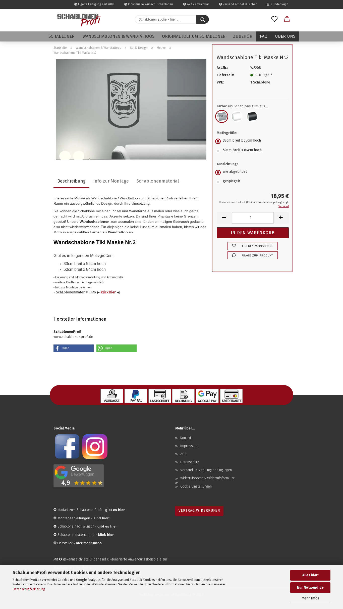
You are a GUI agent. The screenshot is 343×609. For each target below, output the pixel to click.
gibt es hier (107, 526)
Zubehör (242, 36)
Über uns (285, 36)
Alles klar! (310, 575)
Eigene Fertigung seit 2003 (95, 4)
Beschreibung (71, 181)
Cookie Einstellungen (196, 486)
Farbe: (246, 106)
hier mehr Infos (89, 543)
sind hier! (101, 518)
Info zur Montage (111, 181)
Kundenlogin (278, 4)
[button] (287, 19)
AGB (183, 454)
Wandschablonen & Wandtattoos (118, 36)
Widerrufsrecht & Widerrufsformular (207, 478)
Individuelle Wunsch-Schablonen (150, 4)
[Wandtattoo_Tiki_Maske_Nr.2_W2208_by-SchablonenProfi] (131, 109)
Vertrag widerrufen (199, 510)
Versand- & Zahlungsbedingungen (206, 470)
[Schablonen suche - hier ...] (202, 19)
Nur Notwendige (310, 587)
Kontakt (185, 438)
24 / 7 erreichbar (197, 4)
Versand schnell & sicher (239, 4)
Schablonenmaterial (157, 181)
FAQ (263, 36)
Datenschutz (189, 462)
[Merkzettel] (274, 19)
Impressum (188, 446)
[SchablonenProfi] (78, 20)
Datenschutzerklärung (29, 589)
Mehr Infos (310, 598)
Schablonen (61, 36)
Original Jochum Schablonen (194, 36)
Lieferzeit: (225, 75)
